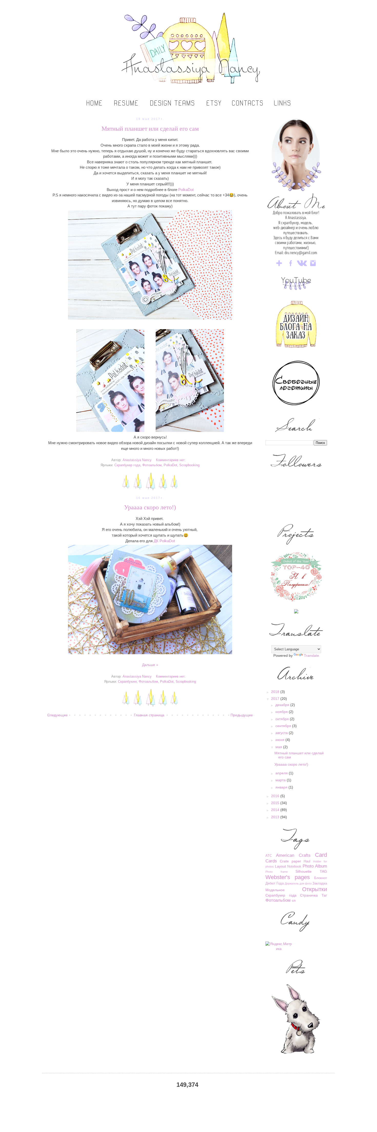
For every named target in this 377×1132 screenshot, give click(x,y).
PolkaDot (186, 189)
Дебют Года (274, 883)
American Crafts (293, 855)
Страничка (309, 895)
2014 (275, 810)
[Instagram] (313, 267)
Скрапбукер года (127, 465)
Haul (307, 861)
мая (279, 747)
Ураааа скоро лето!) (150, 507)
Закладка (319, 883)
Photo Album (315, 866)
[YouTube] (296, 289)
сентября (283, 726)
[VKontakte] (302, 267)
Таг (324, 895)
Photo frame (276, 871)
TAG (323, 871)
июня (280, 740)
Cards (271, 861)
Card (321, 855)
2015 (275, 803)
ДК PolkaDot (164, 541)
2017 (275, 699)
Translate (311, 655)
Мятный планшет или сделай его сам (150, 128)
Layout (280, 866)
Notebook (294, 866)
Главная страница (149, 715)
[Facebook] (290, 267)
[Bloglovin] (279, 267)
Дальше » (150, 665)
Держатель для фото (298, 883)
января (282, 787)
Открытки (314, 889)
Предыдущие (242, 715)
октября (282, 719)
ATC (268, 856)
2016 (275, 796)
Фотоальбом (152, 465)
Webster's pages (287, 877)
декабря (282, 705)
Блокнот (320, 878)
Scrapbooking (189, 465)
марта (281, 780)
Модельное (275, 890)
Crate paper (290, 861)
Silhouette (303, 871)
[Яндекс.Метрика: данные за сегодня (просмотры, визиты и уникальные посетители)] (278, 946)
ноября (282, 712)
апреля (282, 773)
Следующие (57, 715)
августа (282, 733)
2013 (275, 817)
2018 (275, 692)
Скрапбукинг (127, 681)
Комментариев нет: (171, 460)
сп (294, 900)
